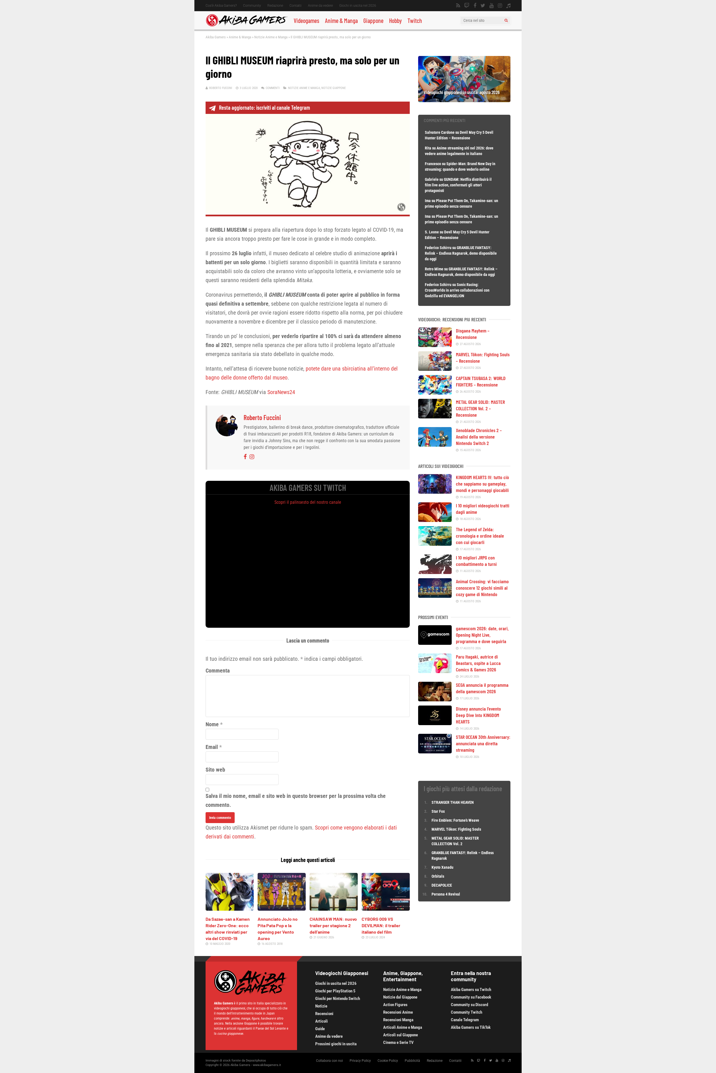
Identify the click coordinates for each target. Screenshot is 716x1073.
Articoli (321, 1021)
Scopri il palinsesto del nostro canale (307, 502)
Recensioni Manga (398, 1019)
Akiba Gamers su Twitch (471, 989)
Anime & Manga (341, 20)
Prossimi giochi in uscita (336, 1043)
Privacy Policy (360, 1061)
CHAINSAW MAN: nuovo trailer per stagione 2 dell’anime (333, 925)
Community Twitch (466, 1012)
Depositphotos (256, 1060)
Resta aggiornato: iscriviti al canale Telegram (264, 107)
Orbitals (438, 876)
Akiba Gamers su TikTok (471, 1027)
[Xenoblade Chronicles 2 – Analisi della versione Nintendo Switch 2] (435, 444)
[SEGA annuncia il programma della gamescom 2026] (435, 699)
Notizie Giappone (333, 88)
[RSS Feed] (458, 5)
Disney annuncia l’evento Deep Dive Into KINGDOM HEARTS (478, 715)
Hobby (395, 20)
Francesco (433, 163)
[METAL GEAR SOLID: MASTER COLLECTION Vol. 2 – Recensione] (435, 416)
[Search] (506, 20)
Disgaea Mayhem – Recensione (472, 333)
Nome (212, 724)
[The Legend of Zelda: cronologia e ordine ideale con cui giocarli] (435, 543)
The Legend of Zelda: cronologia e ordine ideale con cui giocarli (480, 535)
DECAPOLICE (442, 885)
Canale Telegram (465, 1019)
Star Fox (438, 811)
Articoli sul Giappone (400, 1034)
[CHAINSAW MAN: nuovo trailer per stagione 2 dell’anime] (334, 908)
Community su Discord (469, 1004)
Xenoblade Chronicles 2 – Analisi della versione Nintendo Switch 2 (479, 436)
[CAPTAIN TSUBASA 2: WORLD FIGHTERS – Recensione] (435, 392)
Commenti (273, 88)
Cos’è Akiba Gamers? (221, 6)
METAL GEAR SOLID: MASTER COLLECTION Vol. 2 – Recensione (480, 408)
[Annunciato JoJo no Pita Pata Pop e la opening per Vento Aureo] (282, 908)
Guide (320, 1028)
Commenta (218, 670)
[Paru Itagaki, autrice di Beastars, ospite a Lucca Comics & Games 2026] (435, 671)
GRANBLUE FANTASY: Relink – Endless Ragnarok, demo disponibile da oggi (461, 253)
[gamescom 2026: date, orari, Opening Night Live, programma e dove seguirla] (435, 642)
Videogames (306, 20)
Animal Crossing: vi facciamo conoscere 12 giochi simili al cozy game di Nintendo (482, 587)
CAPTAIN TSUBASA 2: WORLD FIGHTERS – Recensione (481, 381)
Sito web (215, 769)
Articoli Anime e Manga (402, 1027)
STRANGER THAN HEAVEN (453, 802)
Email (212, 747)
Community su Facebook (471, 997)
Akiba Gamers (216, 37)
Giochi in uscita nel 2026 (357, 6)
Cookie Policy (388, 1061)
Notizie (321, 1006)
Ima (428, 200)
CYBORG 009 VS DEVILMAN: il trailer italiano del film (381, 925)
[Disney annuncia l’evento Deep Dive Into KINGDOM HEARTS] (435, 723)
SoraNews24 (281, 392)
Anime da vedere (320, 6)
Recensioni (324, 1013)
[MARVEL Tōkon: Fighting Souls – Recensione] (435, 369)
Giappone (373, 20)
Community (252, 6)
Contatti (295, 6)
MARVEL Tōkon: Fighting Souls (457, 829)
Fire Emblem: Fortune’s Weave (455, 820)
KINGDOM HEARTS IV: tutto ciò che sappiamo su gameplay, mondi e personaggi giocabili (482, 483)
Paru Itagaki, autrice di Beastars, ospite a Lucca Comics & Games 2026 (478, 663)
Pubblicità (412, 1061)
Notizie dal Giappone (400, 997)
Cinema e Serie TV (398, 1042)
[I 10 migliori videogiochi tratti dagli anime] (435, 520)
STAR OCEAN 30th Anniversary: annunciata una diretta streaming (483, 743)
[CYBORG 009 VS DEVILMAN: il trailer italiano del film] (386, 908)
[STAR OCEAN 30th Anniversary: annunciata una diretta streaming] (435, 751)
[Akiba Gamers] (247, 25)
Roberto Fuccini (220, 88)
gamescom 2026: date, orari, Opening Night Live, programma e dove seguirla (482, 634)
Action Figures (395, 1004)
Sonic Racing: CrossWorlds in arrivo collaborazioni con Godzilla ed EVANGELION (457, 290)
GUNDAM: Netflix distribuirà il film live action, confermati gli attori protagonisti (458, 185)
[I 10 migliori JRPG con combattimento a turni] (435, 572)
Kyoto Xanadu (442, 867)
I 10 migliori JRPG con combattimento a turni (476, 560)
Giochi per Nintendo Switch (337, 998)
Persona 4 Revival (446, 894)
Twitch (415, 20)
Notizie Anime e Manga (271, 37)
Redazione (275, 6)
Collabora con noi (329, 1061)
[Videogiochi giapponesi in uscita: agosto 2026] (464, 100)
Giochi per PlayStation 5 (335, 991)
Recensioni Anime (398, 1012)
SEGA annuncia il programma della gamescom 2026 (482, 688)
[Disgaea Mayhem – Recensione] (435, 345)
